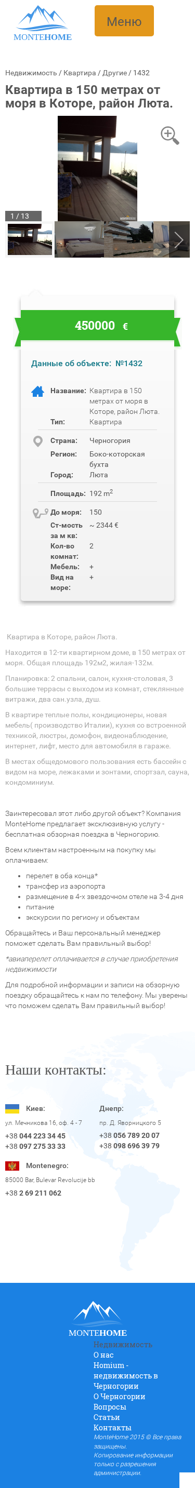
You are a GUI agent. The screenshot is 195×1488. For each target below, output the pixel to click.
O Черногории (120, 1396)
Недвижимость (31, 73)
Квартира (79, 73)
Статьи (107, 1417)
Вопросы (110, 1407)
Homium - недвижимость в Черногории (126, 1375)
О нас (104, 1355)
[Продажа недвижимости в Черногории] (42, 18)
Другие (114, 73)
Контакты (113, 1427)
